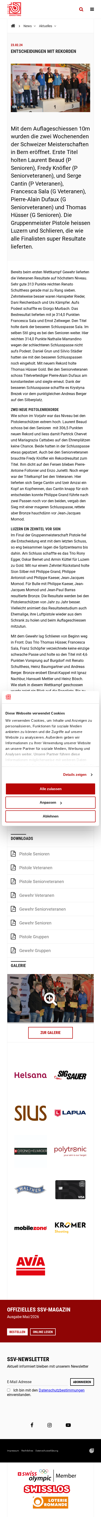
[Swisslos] (51, 1489)
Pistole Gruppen (34, 936)
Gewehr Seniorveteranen (42, 909)
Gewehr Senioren (35, 922)
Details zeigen (74, 775)
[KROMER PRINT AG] (70, 1228)
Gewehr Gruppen (35, 950)
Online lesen (43, 1332)
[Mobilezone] (30, 1228)
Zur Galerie (50, 1032)
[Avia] (30, 1267)
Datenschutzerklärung (46, 1450)
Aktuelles (46, 26)
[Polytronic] (70, 1152)
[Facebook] (31, 1425)
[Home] (13, 26)
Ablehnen (50, 816)
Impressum (13, 1450)
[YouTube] (68, 1425)
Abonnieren (82, 1382)
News (27, 26)
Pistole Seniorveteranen (41, 881)
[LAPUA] (70, 1114)
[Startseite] (16, 9)
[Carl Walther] (30, 1190)
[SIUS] (30, 1114)
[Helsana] (30, 1075)
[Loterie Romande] (50, 1503)
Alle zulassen (51, 789)
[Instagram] (49, 1425)
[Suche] (81, 9)
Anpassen (48, 803)
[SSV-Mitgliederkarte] (70, 1190)
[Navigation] (92, 9)
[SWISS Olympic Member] (50, 1476)
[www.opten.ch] (91, 1450)
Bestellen (17, 1332)
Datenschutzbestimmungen (62, 1390)
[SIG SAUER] (70, 1075)
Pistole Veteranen (35, 867)
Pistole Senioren (34, 853)
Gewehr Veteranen (36, 895)
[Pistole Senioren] (50, 998)
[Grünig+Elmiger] (30, 1152)
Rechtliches (27, 1450)
